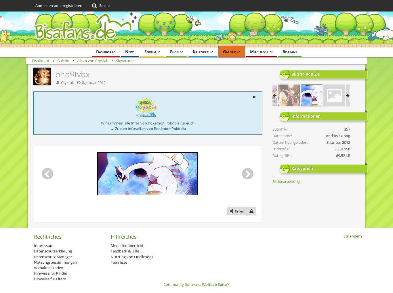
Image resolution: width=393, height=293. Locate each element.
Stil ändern (353, 236)
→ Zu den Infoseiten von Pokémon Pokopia (148, 128)
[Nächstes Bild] (247, 173)
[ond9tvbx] (312, 95)
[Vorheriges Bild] (47, 173)
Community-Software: (196, 284)
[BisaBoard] (196, 29)
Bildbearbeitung (286, 181)
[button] (254, 97)
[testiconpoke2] (334, 95)
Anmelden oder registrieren (58, 5)
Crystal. (67, 82)
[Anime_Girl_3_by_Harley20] (289, 95)
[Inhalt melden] (251, 211)
